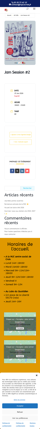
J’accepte (20, 328)
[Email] (27, 171)
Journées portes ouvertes (13, 201)
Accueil (9, 15)
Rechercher (27, 188)
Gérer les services (19, 400)
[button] (37, 375)
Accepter (20, 406)
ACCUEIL (16, 15)
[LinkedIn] (22, 171)
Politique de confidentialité (20, 325)
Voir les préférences (20, 418)
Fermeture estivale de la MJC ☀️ (16, 204)
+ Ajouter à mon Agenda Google (20, 134)
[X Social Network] (17, 171)
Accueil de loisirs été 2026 (14, 208)
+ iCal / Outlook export (20, 142)
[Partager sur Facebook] (12, 171)
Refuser (20, 412)
